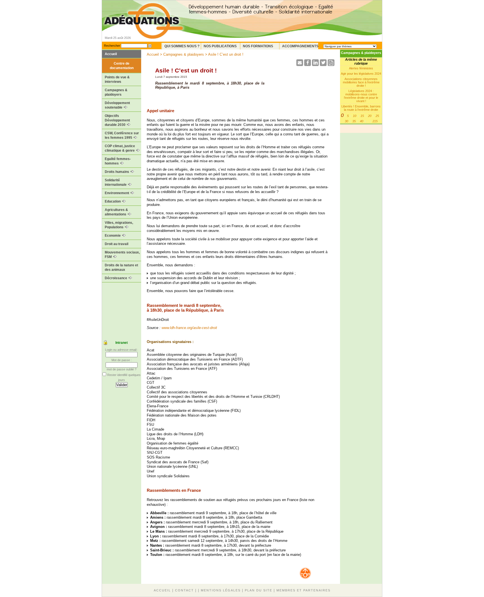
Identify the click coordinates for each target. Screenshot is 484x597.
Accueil (111, 54)
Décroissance (116, 278)
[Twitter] (323, 64)
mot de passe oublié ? (121, 369)
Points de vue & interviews (117, 79)
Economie (113, 236)
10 (354, 115)
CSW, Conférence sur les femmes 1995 (122, 135)
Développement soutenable (117, 105)
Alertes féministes (361, 68)
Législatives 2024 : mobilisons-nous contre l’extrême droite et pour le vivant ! (361, 96)
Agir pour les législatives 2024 (361, 73)
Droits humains (117, 172)
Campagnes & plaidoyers (116, 92)
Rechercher (112, 45)
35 (354, 121)
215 (375, 121)
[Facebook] (307, 64)
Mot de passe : (121, 360)
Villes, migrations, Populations (119, 225)
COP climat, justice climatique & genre (120, 148)
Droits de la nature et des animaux (121, 267)
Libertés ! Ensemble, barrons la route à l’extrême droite (361, 108)
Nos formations (258, 46)
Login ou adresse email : (121, 349)
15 (362, 115)
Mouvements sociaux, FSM (122, 254)
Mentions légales (221, 590)
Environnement (117, 193)
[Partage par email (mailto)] (299, 64)
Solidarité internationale (116, 182)
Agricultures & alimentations (116, 212)
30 (346, 121)
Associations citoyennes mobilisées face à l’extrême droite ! (361, 82)
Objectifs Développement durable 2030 (117, 120)
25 (377, 115)
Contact (184, 590)
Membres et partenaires (303, 590)
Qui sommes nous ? (181, 46)
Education (113, 201)
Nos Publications (220, 46)
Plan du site (258, 590)
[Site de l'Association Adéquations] (143, 29)
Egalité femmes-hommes (118, 161)
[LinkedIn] (315, 64)
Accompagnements (300, 46)
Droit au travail (116, 244)
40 (361, 121)
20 (369, 115)
